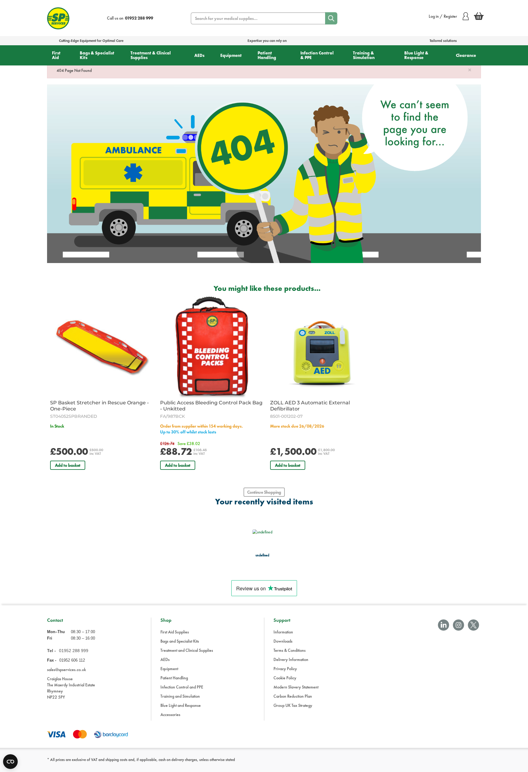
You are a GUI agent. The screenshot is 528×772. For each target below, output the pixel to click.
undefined (262, 555)
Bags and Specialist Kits (179, 641)
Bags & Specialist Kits (97, 55)
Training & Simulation (364, 55)
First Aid (56, 55)
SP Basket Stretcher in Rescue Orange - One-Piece (99, 406)
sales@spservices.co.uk (66, 669)
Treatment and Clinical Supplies (186, 650)
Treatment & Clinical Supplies (150, 55)
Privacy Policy (285, 668)
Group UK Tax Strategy (292, 705)
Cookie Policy (284, 678)
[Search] (331, 18)
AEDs (199, 55)
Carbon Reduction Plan (292, 696)
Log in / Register (443, 16)
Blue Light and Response (180, 705)
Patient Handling (267, 55)
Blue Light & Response (416, 55)
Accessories (170, 714)
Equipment (231, 55)
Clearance (466, 55)
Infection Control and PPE (181, 687)
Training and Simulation (180, 696)
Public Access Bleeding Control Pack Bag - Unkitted (211, 406)
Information (283, 632)
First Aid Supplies (174, 632)
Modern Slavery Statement (295, 687)
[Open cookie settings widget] (10, 761)
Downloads (282, 641)
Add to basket (67, 465)
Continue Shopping (264, 492)
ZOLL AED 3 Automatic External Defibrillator (310, 406)
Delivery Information (290, 659)
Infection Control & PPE (317, 55)
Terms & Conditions (289, 650)
